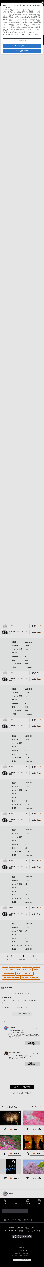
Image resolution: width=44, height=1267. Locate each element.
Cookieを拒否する (22, 46)
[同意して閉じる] (42, 2)
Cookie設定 (22, 40)
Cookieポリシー (21, 32)
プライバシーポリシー (26, 34)
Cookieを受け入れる (22, 51)
